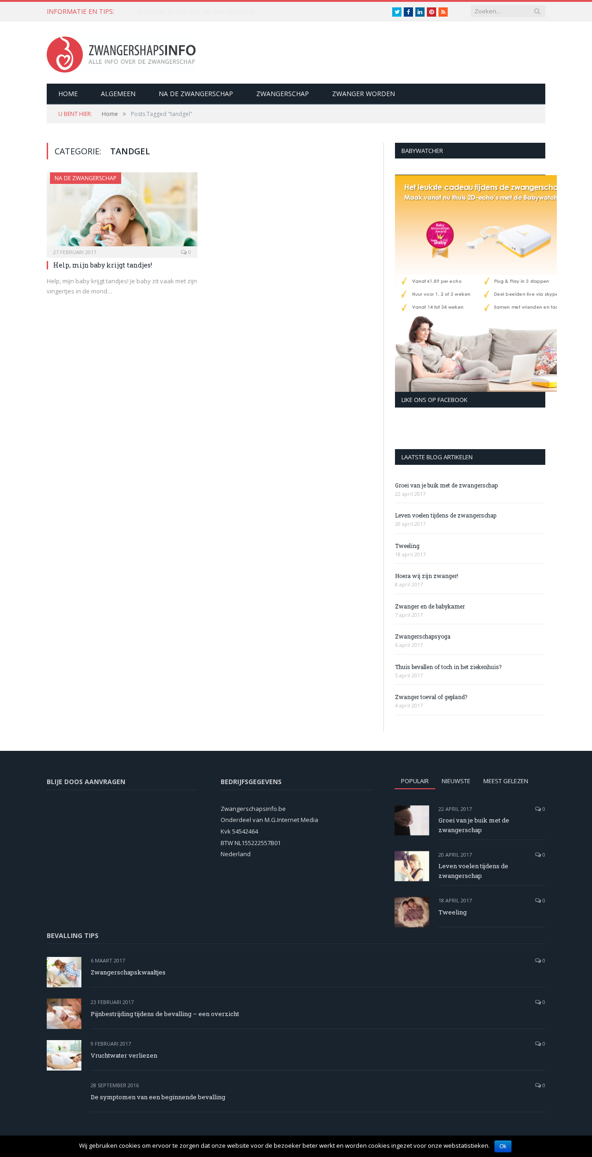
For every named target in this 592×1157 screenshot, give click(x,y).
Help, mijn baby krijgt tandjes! (102, 265)
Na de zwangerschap (196, 93)
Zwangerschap (282, 93)
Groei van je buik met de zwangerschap (446, 485)
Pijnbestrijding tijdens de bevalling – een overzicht (165, 1014)
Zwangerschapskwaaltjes (128, 972)
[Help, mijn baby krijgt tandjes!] (122, 212)
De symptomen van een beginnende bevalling (158, 1097)
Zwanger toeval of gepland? (431, 696)
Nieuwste (456, 781)
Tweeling (407, 545)
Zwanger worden (363, 93)
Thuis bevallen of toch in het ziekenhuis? (448, 666)
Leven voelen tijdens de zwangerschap (195, 11)
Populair (415, 781)
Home (68, 93)
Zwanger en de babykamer (430, 606)
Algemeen (118, 93)
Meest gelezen (505, 781)
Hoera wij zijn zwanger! (426, 575)
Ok (503, 1146)
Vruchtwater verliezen (124, 1055)
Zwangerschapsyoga (422, 636)
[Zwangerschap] (121, 52)
